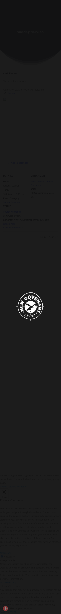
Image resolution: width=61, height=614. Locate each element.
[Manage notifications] (5, 608)
